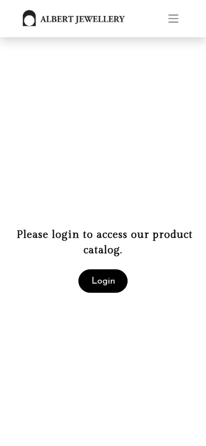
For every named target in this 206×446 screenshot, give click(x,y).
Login (103, 281)
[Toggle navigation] (174, 18)
